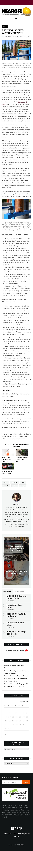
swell (14, 486)
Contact (16, 837)
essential (14, 482)
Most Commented (20, 591)
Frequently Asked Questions (22, 834)
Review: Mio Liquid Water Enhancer (6, 459)
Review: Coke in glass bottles (7, 472)
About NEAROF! (8, 834)
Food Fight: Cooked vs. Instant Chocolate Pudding (17, 597)
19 (16, 721)
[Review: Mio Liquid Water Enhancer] (8, 452)
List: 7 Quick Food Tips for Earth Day (22, 459)
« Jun (6, 734)
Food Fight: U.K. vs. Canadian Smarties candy (16, 614)
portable (6, 486)
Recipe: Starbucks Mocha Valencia (15, 623)
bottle (5, 482)
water (23, 486)
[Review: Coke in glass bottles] (8, 466)
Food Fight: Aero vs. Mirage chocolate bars (16, 632)
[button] (16, 18)
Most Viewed (7, 591)
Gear (4, 26)
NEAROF (16, 828)
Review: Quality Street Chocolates (14, 605)
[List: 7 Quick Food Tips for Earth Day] (22, 452)
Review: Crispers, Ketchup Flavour (16, 676)
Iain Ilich (11, 36)
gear (23, 482)
